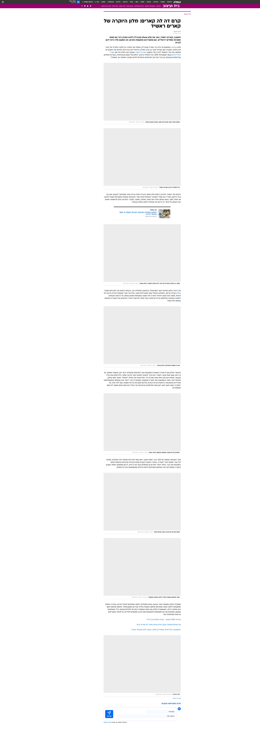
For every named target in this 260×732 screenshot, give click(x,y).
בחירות (155, 2)
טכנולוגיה (111, 2)
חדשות (169, 2)
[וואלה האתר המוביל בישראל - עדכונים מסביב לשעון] (177, 2)
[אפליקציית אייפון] (87, 6)
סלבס (142, 2)
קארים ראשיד (140, 52)
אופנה (103, 2)
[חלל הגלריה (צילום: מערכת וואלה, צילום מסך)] (142, 665)
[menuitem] (168, 2)
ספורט (163, 2)
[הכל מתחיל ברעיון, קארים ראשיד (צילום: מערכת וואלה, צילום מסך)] (142, 158)
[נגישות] (3, 2)
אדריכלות (115, 6)
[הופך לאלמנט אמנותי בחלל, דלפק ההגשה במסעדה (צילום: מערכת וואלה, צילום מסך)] (142, 568)
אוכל (131, 2)
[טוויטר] (85, 6)
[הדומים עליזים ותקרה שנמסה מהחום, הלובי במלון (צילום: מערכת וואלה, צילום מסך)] (142, 423)
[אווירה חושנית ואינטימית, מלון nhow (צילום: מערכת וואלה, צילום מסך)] (142, 336)
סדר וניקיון (122, 6)
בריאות (125, 2)
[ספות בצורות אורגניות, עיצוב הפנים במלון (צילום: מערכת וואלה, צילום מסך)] (142, 503)
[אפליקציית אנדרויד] (90, 6)
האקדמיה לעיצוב (150, 6)
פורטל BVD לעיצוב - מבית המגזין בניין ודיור (163, 620)
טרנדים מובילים (139, 6)
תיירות (118, 2)
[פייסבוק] (82, 6)
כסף (136, 2)
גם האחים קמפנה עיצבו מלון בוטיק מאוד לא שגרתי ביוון (159, 625)
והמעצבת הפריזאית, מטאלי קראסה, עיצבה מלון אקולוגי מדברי (156, 630)
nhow (174, 47)
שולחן (178, 293)
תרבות (149, 2)
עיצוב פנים (130, 6)
